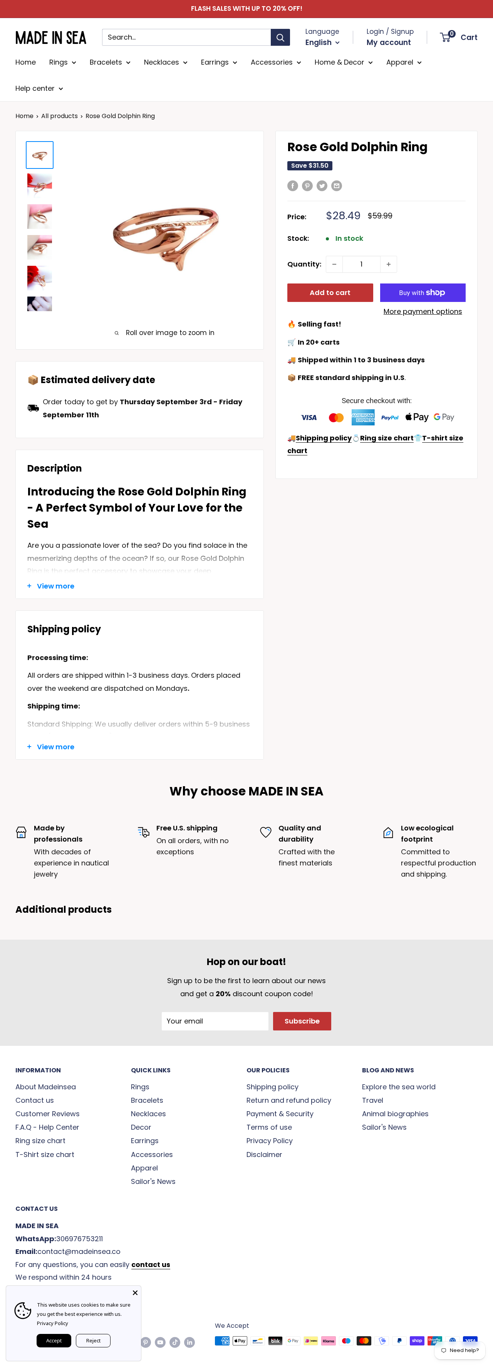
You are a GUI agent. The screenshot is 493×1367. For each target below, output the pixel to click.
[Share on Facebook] (292, 185)
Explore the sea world (399, 1087)
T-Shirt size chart (44, 1154)
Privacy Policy (269, 1140)
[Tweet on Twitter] (322, 185)
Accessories (272, 62)
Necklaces (161, 62)
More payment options (423, 311)
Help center (35, 88)
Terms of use (269, 1127)
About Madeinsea (45, 1087)
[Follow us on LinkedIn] (189, 1342)
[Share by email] (336, 185)
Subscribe (302, 1021)
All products (59, 116)
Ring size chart (40, 1140)
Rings (58, 62)
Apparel (399, 62)
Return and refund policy (288, 1100)
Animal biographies (395, 1114)
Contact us (34, 1100)
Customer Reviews (47, 1114)
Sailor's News (153, 1181)
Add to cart (330, 292)
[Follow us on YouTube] (160, 1342)
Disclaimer (264, 1154)
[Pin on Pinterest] (307, 185)
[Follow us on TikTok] (174, 1342)
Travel (372, 1100)
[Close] (135, 1291)
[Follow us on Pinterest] (145, 1342)
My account (389, 42)
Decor (141, 1127)
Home (25, 62)
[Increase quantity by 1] (389, 264)
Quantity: (304, 264)
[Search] (280, 37)
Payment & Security (280, 1114)
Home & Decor (339, 62)
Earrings (215, 62)
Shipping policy (272, 1087)
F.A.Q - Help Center (47, 1127)
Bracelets (106, 62)
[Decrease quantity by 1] (334, 264)
